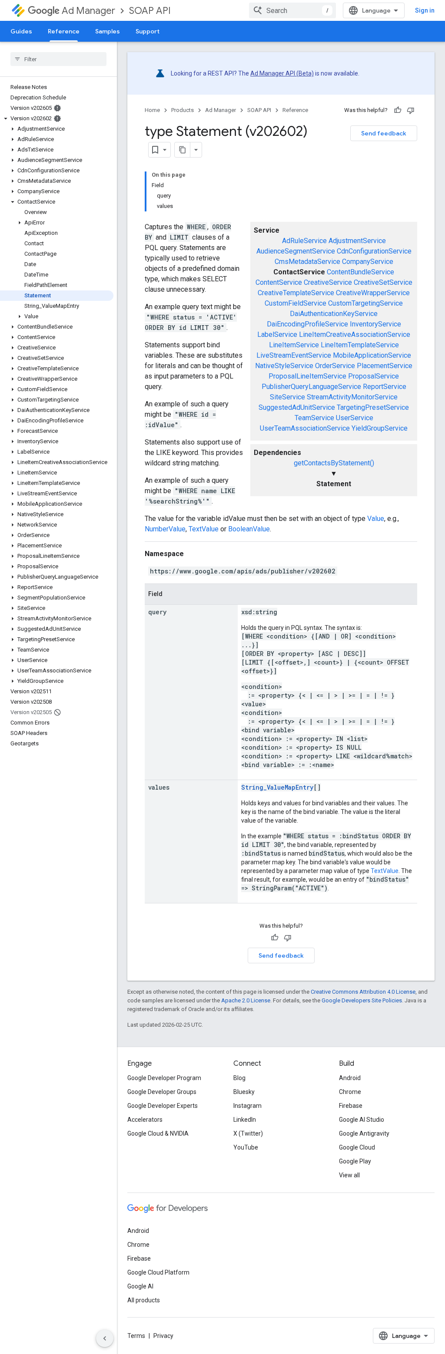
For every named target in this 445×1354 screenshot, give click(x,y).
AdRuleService (304, 241)
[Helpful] (397, 110)
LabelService (277, 334)
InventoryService (375, 324)
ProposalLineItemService (307, 376)
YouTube (245, 1147)
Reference (64, 31)
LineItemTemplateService (360, 345)
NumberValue (165, 529)
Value (375, 518)
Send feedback (383, 133)
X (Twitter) (248, 1133)
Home (152, 110)
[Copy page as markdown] (182, 149)
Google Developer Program (164, 1077)
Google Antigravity (364, 1133)
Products (182, 110)
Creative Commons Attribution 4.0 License (363, 991)
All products (143, 1300)
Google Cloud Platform (158, 1272)
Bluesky (244, 1091)
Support (147, 31)
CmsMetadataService (307, 261)
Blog (239, 1077)
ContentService (279, 282)
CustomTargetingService (365, 303)
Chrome (350, 1091)
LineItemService (294, 345)
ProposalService (373, 376)
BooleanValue (249, 529)
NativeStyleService (284, 366)
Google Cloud (357, 1147)
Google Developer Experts (162, 1105)
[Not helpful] (410, 110)
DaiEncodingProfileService (307, 324)
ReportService (384, 386)
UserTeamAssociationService (305, 428)
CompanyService (367, 261)
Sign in (425, 10)
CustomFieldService (295, 303)
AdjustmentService (357, 241)
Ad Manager (88, 10)
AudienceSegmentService (295, 251)
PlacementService (384, 366)
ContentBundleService (360, 272)
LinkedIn (244, 1119)
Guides (21, 31)
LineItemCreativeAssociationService (354, 334)
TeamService (314, 418)
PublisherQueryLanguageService (311, 386)
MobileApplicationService (372, 355)
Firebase (350, 1105)
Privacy (163, 1335)
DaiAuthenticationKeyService (334, 314)
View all (349, 1175)
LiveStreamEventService (293, 355)
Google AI (140, 1286)
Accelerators (145, 1119)
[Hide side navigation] (104, 1338)
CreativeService (328, 282)
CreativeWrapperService (373, 293)
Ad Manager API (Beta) (282, 73)
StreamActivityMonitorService (352, 397)
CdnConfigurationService (374, 251)
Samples (107, 31)
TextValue (204, 529)
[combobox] (292, 10)
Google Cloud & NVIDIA (158, 1133)
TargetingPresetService (373, 407)
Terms (136, 1335)
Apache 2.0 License (245, 1000)
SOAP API (150, 10)
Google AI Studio (361, 1119)
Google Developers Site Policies (362, 1000)
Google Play (355, 1161)
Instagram (247, 1105)
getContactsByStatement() (334, 463)
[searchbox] (58, 59)
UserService (354, 418)
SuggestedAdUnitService (297, 407)
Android (350, 1077)
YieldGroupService (380, 428)
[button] (56, 118)
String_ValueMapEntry (277, 787)
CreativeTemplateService (296, 293)
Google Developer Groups (161, 1091)
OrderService (335, 366)
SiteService (287, 397)
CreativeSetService (383, 282)
